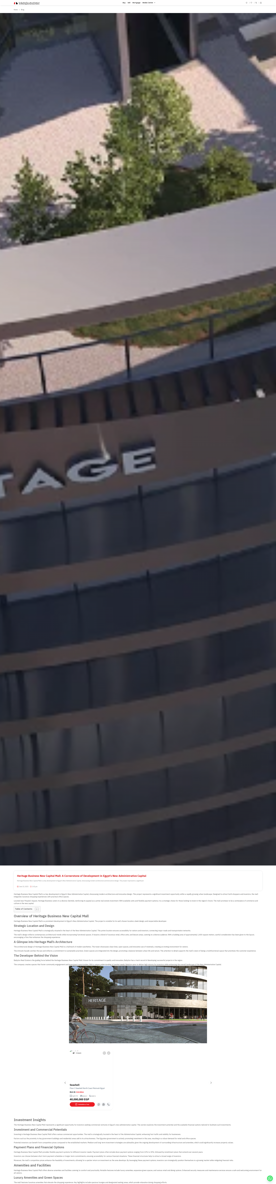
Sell (129, 3)
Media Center (148, 3)
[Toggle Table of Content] (35, 909)
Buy (124, 3)
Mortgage (136, 3)
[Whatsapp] (270, 1178)
